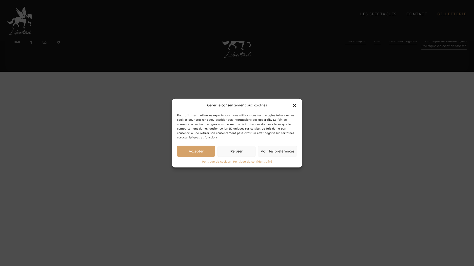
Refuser (236, 151)
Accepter (196, 151)
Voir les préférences (277, 151)
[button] (294, 105)
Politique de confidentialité (252, 161)
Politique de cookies (216, 161)
